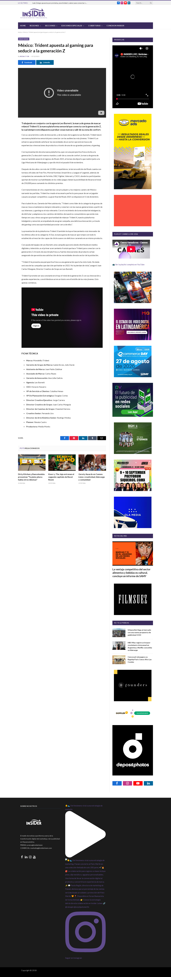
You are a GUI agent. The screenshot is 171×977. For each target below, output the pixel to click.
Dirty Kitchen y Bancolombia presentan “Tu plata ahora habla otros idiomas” (31, 477)
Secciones (50, 26)
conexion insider (115, 26)
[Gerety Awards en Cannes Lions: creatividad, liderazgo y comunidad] (92, 462)
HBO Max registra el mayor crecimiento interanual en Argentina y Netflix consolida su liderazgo (140, 646)
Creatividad (23, 39)
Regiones (34, 26)
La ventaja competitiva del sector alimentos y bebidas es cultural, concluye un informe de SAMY (131, 573)
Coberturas (94, 26)
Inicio (20, 32)
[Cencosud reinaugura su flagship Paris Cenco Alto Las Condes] (118, 659)
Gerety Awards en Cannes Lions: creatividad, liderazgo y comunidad (91, 477)
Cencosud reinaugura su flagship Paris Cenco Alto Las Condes (140, 659)
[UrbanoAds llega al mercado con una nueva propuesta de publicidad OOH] (118, 632)
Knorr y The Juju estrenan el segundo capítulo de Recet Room (61, 477)
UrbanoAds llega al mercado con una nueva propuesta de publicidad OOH (139, 632)
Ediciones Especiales (71, 26)
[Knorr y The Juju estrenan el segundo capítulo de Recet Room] (62, 462)
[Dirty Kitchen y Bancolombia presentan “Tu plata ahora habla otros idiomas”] (32, 462)
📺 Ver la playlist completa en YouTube (128, 264)
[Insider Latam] (34, 13)
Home (23, 26)
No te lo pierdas (121, 623)
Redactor (24, 56)
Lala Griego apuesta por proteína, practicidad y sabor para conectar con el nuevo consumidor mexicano (60, 3)
